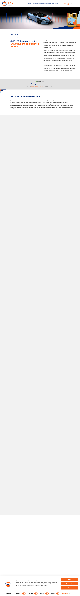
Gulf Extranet (75, 1)
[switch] (36, 593)
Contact (56, 3)
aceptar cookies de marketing (37, 86)
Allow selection (69, 583)
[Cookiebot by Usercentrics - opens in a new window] (8, 593)
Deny (69, 587)
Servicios (35, 3)
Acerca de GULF (50, 3)
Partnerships (40, 3)
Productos (30, 3)
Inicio (11, 37)
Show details (65, 593)
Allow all (69, 579)
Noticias (45, 3)
